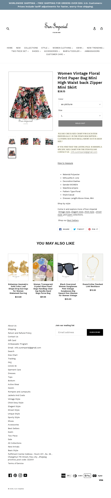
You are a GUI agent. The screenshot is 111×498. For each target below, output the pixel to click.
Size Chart (12, 355)
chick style (89, 212)
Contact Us (13, 337)
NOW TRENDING (95, 48)
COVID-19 (12, 366)
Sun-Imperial (19, 489)
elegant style (77, 212)
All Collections (14, 443)
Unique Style (14, 414)
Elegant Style (14, 406)
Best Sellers (73, 220)
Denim (11, 388)
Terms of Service (16, 463)
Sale (10, 439)
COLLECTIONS (31, 48)
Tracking (11, 359)
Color (60, 99)
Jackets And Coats (16, 395)
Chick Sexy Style (15, 403)
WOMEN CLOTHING (62, 48)
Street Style (14, 410)
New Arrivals (13, 447)
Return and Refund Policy (20, 333)
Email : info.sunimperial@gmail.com (24, 348)
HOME (10, 48)
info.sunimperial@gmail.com (84, 152)
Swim (10, 432)
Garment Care (14, 370)
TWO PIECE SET (19, 51)
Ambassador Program (18, 344)
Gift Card (12, 340)
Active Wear (13, 384)
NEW (18, 48)
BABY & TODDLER (71, 51)
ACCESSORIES (51, 51)
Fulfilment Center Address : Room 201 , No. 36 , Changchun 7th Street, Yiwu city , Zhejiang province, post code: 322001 (30, 457)
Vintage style (64, 212)
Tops (10, 377)
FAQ (10, 362)
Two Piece (12, 436)
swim (69, 215)
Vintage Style (14, 399)
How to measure (65, 163)
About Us (12, 326)
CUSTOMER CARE (54, 54)
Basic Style (13, 450)
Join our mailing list (65, 325)
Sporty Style (14, 417)
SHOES (35, 51)
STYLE (44, 48)
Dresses (11, 373)
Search (11, 351)
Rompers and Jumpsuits (19, 392)
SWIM (79, 48)
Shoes (11, 421)
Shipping (12, 329)
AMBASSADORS (92, 51)
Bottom (11, 381)
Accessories (13, 425)
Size (60, 110)
